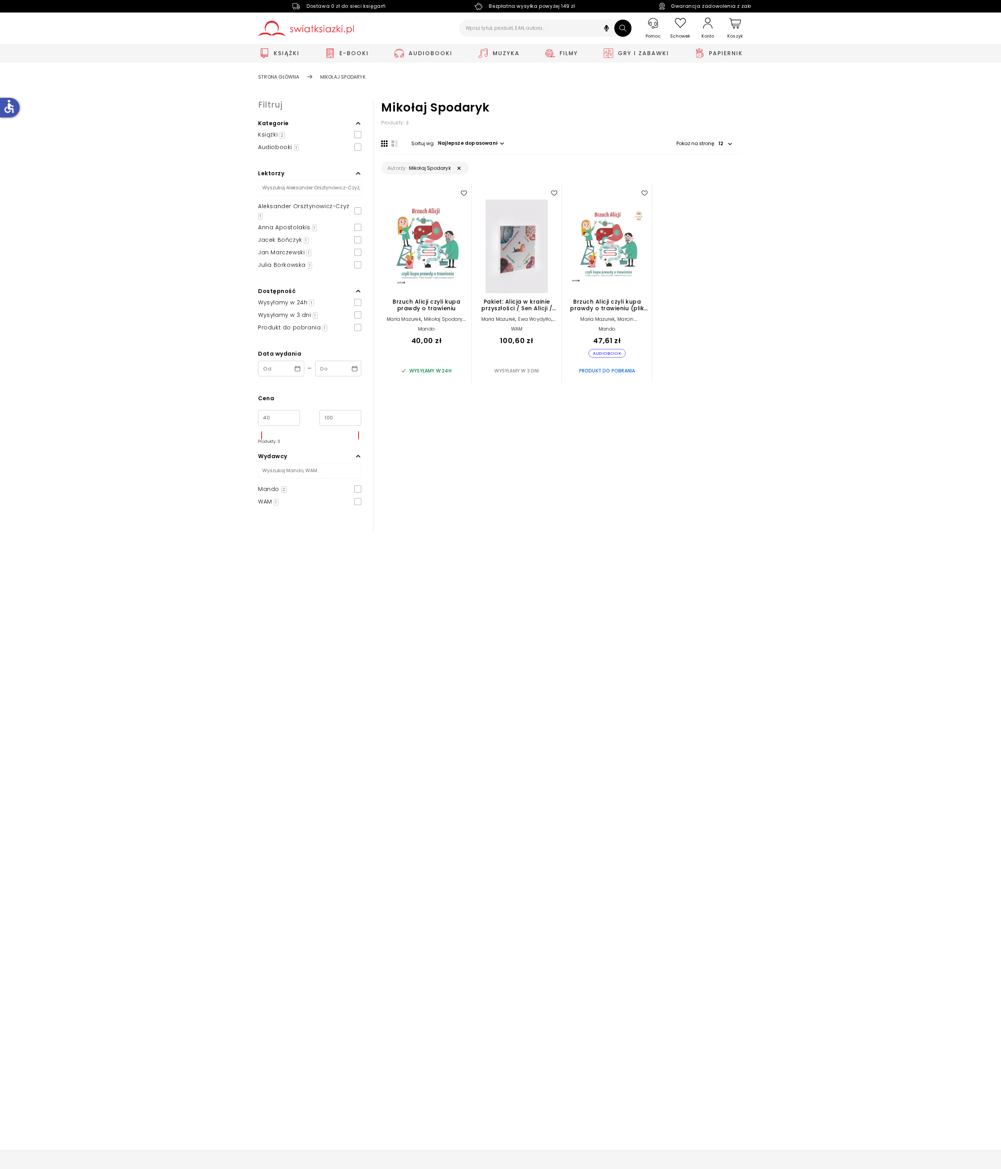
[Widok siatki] (384, 143)
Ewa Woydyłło (534, 319)
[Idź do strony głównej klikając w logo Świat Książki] (306, 28)
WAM (517, 329)
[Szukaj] (622, 28)
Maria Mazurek (404, 319)
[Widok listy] (394, 143)
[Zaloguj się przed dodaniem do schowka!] (463, 193)
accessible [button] (9, 106)
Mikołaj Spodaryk (444, 319)
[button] (606, 29)
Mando (426, 329)
